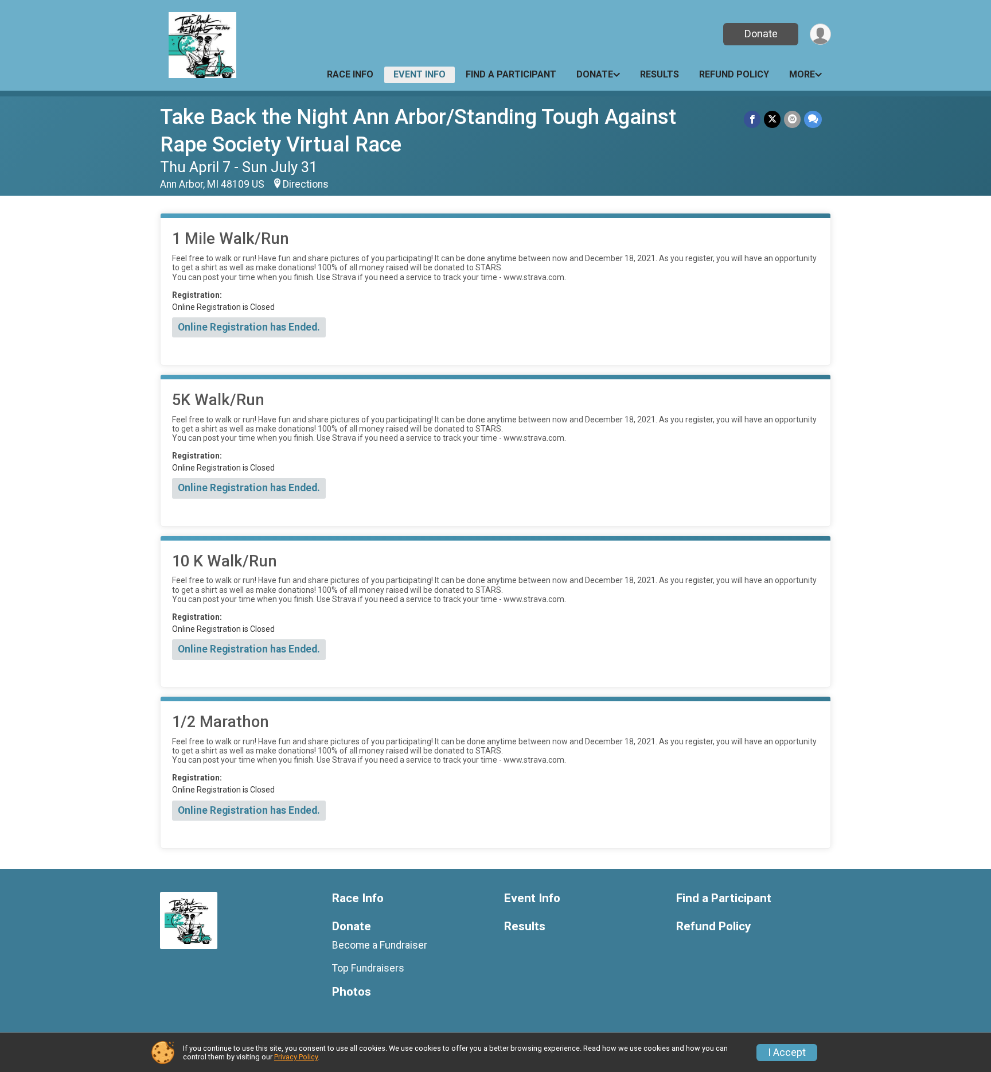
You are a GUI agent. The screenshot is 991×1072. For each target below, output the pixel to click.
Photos (351, 992)
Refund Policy (734, 74)
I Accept (787, 1052)
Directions (306, 184)
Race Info (350, 74)
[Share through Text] (813, 119)
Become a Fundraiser (379, 945)
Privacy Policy (296, 1056)
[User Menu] (820, 34)
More (802, 74)
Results (659, 74)
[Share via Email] (792, 119)
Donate (761, 34)
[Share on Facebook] (752, 119)
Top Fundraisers (368, 968)
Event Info (419, 74)
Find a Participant (511, 74)
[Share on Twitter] (772, 119)
